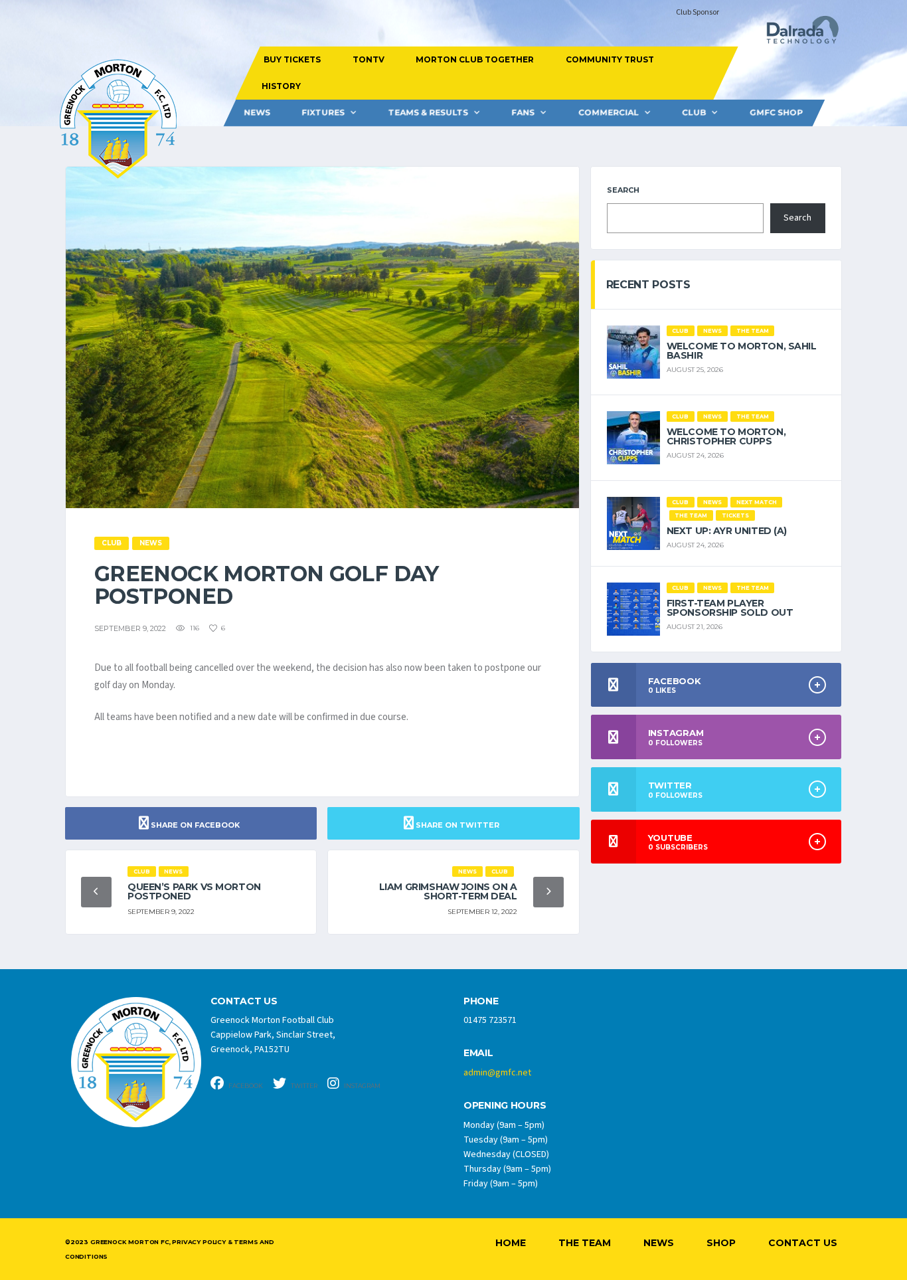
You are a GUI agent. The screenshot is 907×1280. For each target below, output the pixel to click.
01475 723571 (490, 1020)
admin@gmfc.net (497, 1072)
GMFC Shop (776, 113)
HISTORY (280, 86)
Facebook (245, 1085)
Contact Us (802, 1243)
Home (510, 1243)
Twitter (303, 1085)
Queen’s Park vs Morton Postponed (194, 891)
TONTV (368, 59)
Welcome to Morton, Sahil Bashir (742, 350)
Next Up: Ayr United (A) (727, 531)
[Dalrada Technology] (797, 34)
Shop (721, 1243)
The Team (584, 1243)
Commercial (608, 113)
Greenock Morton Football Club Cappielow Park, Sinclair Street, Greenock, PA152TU (272, 1035)
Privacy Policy (198, 1241)
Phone (481, 1001)
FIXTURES (323, 113)
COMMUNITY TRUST (609, 59)
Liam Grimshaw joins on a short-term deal (448, 891)
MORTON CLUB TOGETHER (475, 59)
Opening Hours (504, 1105)
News (257, 113)
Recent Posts (648, 284)
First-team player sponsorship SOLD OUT (730, 607)
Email (478, 1053)
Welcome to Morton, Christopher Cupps (726, 436)
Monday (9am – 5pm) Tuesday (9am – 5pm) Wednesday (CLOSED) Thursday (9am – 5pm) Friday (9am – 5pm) (507, 1154)
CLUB (694, 113)
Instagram (361, 1085)
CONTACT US (244, 1001)
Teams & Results (428, 113)
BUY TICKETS (292, 59)
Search (623, 190)
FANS (523, 113)
